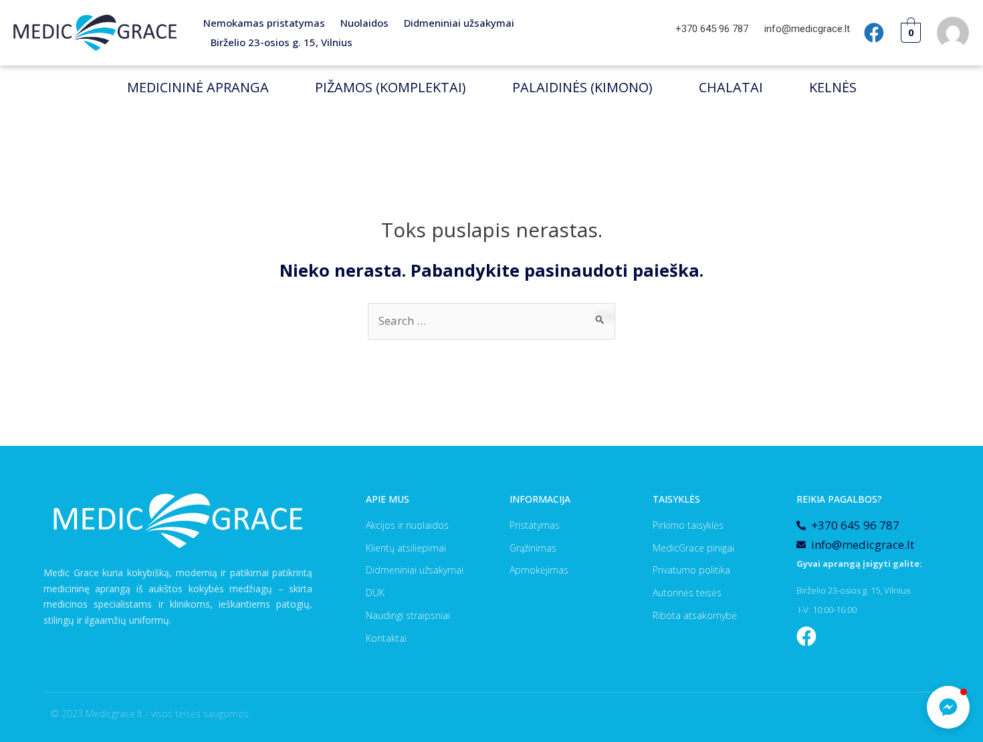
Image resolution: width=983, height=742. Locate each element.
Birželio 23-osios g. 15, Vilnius (281, 42)
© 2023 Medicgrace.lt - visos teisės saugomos (149, 713)
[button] (948, 707)
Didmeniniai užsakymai (459, 22)
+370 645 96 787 (713, 29)
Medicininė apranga (198, 87)
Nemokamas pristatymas (264, 22)
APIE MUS (387, 499)
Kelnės (833, 87)
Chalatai (731, 87)
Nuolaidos (364, 22)
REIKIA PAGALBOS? (839, 499)
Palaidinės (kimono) (582, 87)
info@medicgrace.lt (807, 29)
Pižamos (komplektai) (390, 87)
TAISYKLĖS (676, 499)
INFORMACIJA (540, 499)
